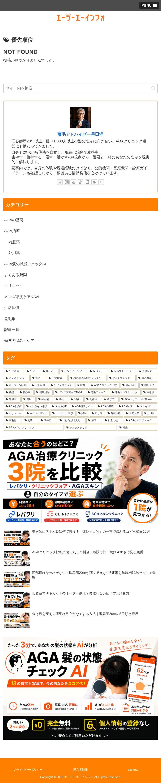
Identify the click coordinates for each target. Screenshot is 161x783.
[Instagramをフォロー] (67, 182)
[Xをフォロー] (60, 182)
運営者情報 (80, 769)
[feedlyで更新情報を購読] (94, 182)
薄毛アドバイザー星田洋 (80, 134)
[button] (153, 88)
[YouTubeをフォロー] (73, 182)
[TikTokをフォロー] (80, 182)
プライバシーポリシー (28, 769)
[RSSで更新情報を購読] (101, 182)
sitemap (133, 769)
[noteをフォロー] (87, 182)
